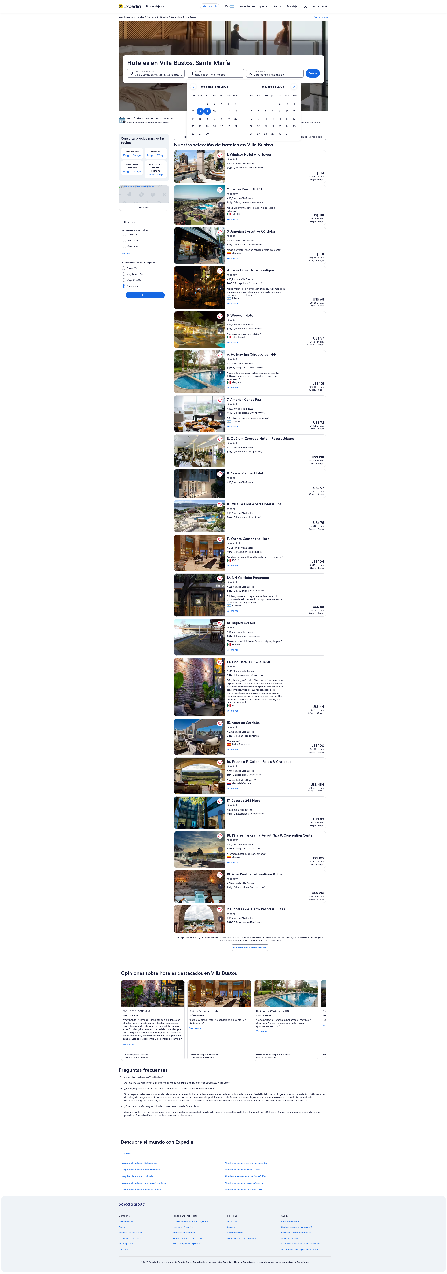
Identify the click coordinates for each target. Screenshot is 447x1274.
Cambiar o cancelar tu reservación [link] (297, 1227)
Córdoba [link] (163, 17)
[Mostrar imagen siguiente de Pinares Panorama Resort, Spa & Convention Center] (220, 849)
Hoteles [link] (140, 17)
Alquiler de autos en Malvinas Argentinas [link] (144, 1182)
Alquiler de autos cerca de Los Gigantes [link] (246, 1163)
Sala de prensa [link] (126, 1243)
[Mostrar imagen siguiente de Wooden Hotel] (220, 330)
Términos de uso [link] (235, 1232)
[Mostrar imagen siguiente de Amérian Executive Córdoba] (220, 245)
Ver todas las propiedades (250, 947)
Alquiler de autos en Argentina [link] (187, 1238)
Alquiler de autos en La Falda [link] (137, 1176)
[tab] (127, 1153)
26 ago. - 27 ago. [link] (156, 155)
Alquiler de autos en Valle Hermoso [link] (141, 1169)
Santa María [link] (176, 17)
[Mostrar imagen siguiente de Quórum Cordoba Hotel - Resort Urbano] (220, 451)
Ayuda (277, 6)
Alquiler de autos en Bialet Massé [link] (242, 1169)
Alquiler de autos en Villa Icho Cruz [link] (243, 1189)
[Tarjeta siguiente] (322, 1020)
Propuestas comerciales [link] (130, 1238)
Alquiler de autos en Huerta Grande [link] (141, 1189)
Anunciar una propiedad (253, 6)
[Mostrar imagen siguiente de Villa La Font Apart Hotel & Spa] (220, 516)
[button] (200, 103)
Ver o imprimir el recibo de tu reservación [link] (301, 1243)
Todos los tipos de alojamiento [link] (187, 1243)
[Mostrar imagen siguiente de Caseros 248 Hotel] (220, 812)
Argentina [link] (151, 17)
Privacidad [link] (232, 1221)
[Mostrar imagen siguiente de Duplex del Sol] (220, 637)
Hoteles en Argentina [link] (183, 1227)
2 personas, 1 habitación (269, 74)
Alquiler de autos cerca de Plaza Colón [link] (245, 1176)
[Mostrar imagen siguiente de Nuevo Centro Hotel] (220, 483)
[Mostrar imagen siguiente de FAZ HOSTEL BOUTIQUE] (220, 687)
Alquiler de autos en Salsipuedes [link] (139, 1163)
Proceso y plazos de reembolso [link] (296, 1232)
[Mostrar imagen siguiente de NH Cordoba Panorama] (220, 595)
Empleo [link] (122, 1227)
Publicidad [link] (124, 1249)
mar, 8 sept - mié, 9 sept (209, 74)
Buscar (313, 73)
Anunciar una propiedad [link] (130, 1232)
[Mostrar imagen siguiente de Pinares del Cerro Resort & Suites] (220, 919)
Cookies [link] (231, 1227)
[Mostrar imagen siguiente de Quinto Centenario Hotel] (220, 553)
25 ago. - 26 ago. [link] (132, 155)
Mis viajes (293, 6)
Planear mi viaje (320, 17)
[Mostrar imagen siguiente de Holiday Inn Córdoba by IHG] (220, 372)
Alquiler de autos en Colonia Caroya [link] (244, 1182)
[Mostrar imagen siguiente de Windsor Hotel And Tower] (220, 167)
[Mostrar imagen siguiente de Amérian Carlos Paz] (220, 414)
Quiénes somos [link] (126, 1221)
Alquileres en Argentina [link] (184, 1232)
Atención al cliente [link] (290, 1221)
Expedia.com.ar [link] (126, 17)
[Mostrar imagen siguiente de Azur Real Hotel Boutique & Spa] (220, 886)
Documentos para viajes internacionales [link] (300, 1249)
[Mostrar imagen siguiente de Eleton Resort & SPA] (220, 205)
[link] (220, 155)
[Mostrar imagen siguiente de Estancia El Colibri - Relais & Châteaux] (220, 776)
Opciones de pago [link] (290, 1238)
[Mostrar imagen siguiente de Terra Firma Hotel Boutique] (220, 287)
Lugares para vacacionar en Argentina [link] (190, 1221)
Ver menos (232, 219)
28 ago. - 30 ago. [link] (132, 171)
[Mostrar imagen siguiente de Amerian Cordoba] (220, 737)
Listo (145, 295)
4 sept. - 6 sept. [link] (155, 174)
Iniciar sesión (320, 6)
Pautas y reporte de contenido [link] (241, 1238)
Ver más (126, 253)
